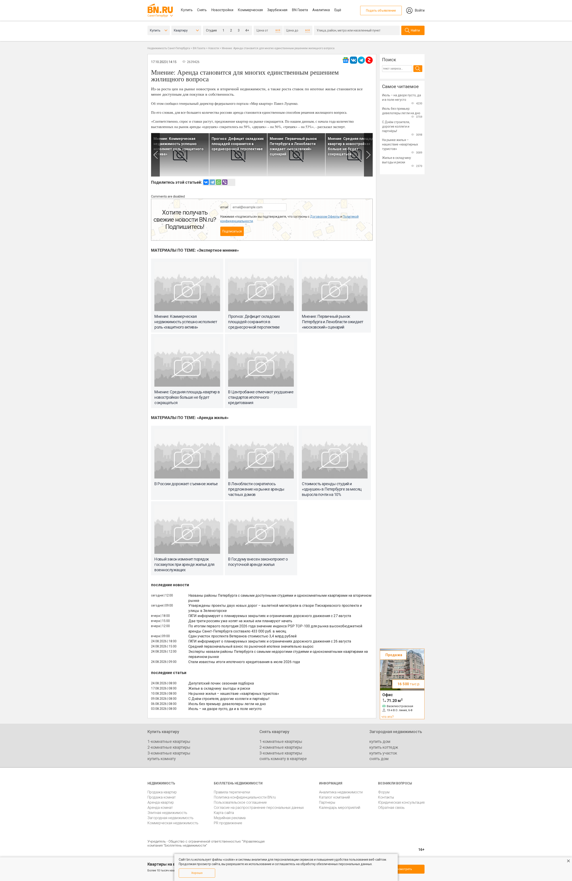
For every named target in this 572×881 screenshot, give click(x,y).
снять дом (379, 758)
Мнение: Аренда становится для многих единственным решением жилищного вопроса (278, 48)
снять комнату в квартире (283, 758)
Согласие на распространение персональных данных (259, 807)
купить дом (379, 741)
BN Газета (300, 10)
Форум (383, 792)
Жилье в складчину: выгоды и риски (219, 688)
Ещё (337, 10)
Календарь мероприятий (339, 807)
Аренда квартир (160, 802)
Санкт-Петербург (157, 15)
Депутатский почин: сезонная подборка (221, 683)
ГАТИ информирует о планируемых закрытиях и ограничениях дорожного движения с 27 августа (269, 616)
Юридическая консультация (401, 802)
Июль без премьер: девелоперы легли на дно (227, 704)
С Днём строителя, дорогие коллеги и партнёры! (228, 699)
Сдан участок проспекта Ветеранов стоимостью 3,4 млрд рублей (242, 636)
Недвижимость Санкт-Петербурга (168, 48)
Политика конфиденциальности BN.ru (245, 797)
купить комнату (161, 758)
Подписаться (232, 231)
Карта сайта (224, 813)
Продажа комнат (161, 797)
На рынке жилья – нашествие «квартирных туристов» (233, 693)
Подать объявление (381, 10)
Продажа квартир (162, 792)
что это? (387, 717)
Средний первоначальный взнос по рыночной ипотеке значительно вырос (250, 646)
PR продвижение (228, 823)
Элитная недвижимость (167, 813)
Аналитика (321, 10)
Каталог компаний (334, 797)
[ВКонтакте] (206, 182)
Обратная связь (391, 807)
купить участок (383, 753)
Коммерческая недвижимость (172, 823)
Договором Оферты (325, 216)
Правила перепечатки (232, 792)
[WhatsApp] (218, 182)
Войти (420, 10)
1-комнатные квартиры (168, 741)
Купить (187, 10)
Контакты (386, 797)
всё (277, 30)
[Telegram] (212, 182)
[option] (180, 155)
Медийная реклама (230, 818)
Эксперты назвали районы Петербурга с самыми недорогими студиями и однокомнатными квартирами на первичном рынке (278, 654)
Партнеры (327, 802)
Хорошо (197, 873)
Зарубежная (277, 10)
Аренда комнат (160, 807)
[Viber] (224, 182)
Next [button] (368, 155)
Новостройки (222, 10)
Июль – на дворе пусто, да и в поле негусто (225, 709)
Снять (202, 10)
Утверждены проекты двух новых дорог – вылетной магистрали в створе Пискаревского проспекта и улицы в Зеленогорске (275, 608)
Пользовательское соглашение (240, 802)
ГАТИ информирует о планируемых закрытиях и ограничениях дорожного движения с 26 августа (269, 641)
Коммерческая (250, 10)
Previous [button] (155, 155)
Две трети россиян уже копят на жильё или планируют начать (240, 621)
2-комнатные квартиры (168, 747)
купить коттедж (383, 747)
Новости (213, 48)
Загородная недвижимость (170, 818)
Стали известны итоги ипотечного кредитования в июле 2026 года (244, 662)
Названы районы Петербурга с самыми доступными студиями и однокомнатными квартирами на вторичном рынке (279, 598)
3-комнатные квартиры (168, 753)
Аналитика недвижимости (341, 792)
